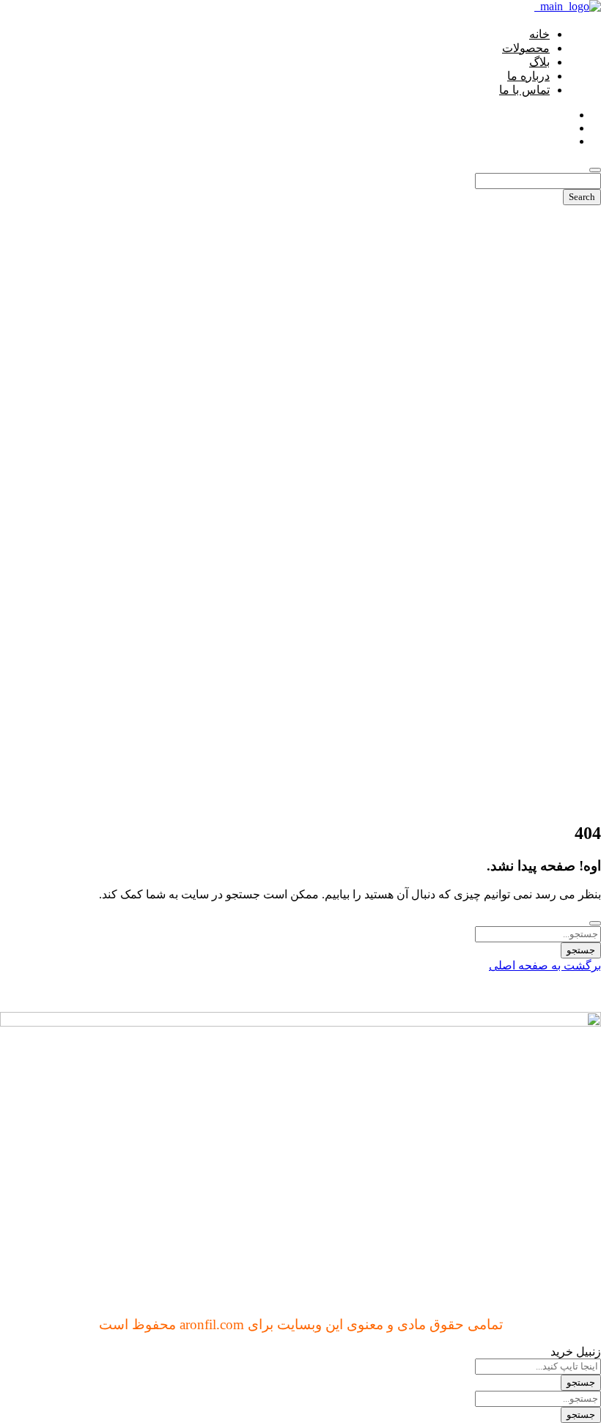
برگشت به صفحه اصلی (545, 965)
